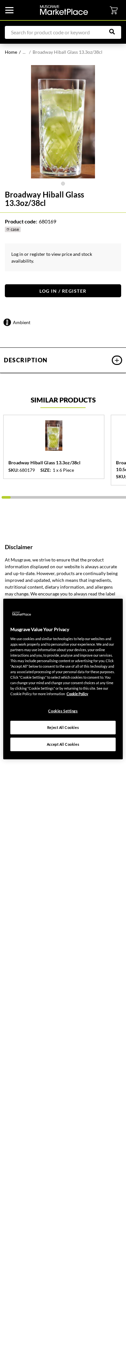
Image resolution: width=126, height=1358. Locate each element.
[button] (63, 360)
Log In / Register (63, 291)
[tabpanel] (63, 121)
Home (11, 52)
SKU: (13, 470)
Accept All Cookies (63, 744)
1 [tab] (63, 184)
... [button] (24, 52)
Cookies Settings (63, 711)
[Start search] (115, 31)
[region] (63, 679)
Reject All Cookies (63, 727)
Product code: (21, 221)
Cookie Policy (77, 694)
